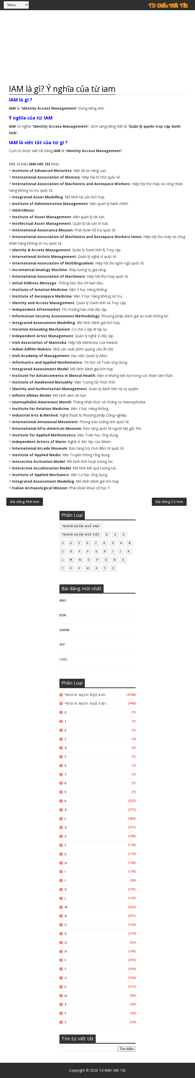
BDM (62, 615)
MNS (62, 601)
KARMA (64, 630)
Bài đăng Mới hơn (24, 501)
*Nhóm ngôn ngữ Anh (81, 526)
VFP (62, 645)
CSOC (63, 659)
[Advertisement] (97, 47)
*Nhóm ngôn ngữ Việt (81, 535)
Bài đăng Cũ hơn (169, 501)
